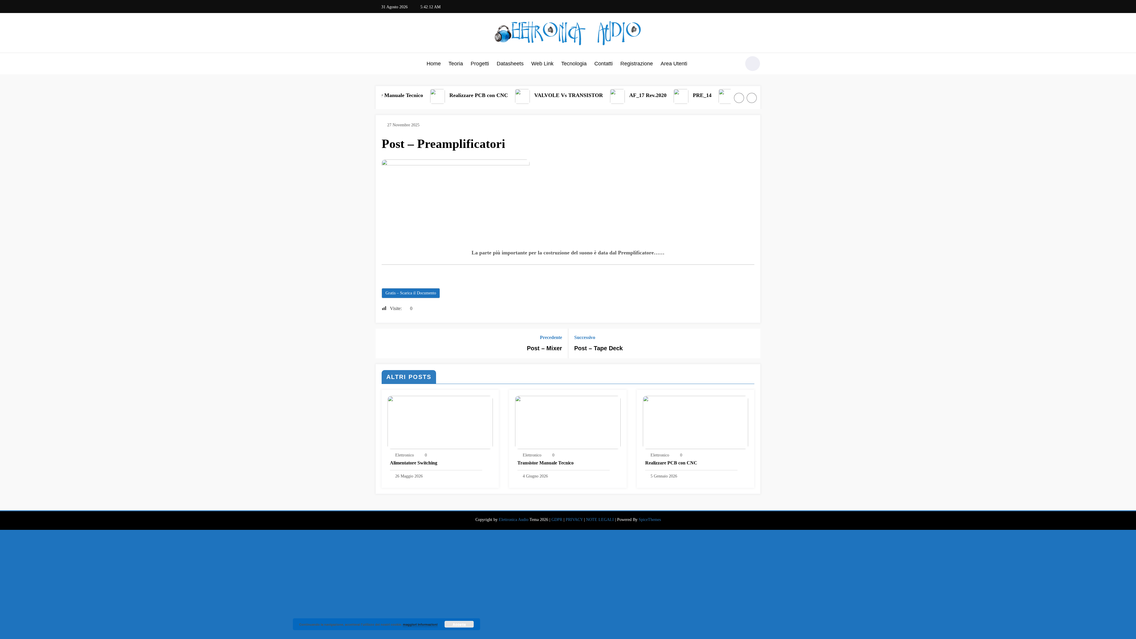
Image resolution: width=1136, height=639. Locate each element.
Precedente (551, 337)
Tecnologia (574, 64)
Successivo (584, 337)
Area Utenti (674, 64)
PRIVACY (574, 519)
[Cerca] (733, 64)
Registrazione (636, 64)
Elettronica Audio (513, 519)
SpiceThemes (650, 519)
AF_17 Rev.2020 (537, 95)
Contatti (603, 64)
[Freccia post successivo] (752, 343)
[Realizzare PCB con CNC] (695, 422)
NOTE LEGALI (600, 519)
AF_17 (725, 95)
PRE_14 (592, 95)
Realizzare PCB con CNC (671, 462)
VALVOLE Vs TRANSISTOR (458, 95)
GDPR (556, 519)
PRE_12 (682, 95)
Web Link (542, 64)
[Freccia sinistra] (739, 98)
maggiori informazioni (420, 624)
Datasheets (510, 64)
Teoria (455, 64)
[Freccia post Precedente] (384, 343)
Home (434, 64)
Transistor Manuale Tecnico (545, 462)
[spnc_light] (752, 63)
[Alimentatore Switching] (440, 422)
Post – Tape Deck (598, 348)
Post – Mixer (544, 348)
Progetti (480, 64)
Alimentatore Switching (413, 462)
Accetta (459, 624)
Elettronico (404, 455)
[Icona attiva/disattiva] (380, 64)
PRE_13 (637, 95)
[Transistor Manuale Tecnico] (567, 422)
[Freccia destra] (751, 98)
